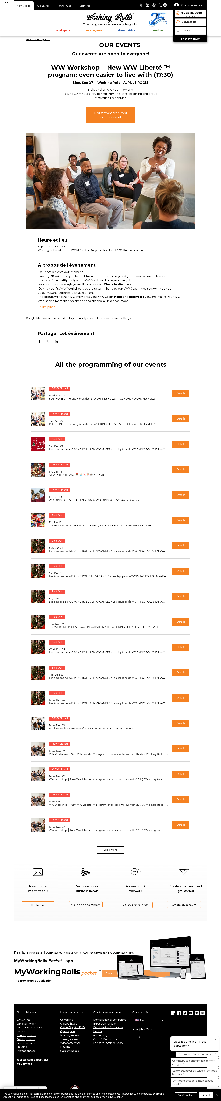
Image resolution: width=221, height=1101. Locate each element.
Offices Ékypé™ (26, 1023)
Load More (110, 849)
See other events (110, 117)
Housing (22, 1047)
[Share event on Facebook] (39, 341)
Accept (206, 1095)
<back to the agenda (38, 39)
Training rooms (26, 1039)
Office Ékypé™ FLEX (29, 1027)
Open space (24, 1031)
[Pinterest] (197, 1013)
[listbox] (148, 1037)
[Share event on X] (48, 341)
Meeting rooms (26, 1035)
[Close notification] (215, 1039)
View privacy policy (112, 1096)
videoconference (27, 1043)
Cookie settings (186, 1095)
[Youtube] (191, 1013)
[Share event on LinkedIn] (56, 341)
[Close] (217, 1095)
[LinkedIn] (173, 1013)
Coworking (23, 1019)
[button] (163, 5)
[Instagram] (202, 1013)
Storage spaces (26, 1050)
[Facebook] (179, 1013)
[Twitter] (185, 1013)
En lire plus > (47, 307)
